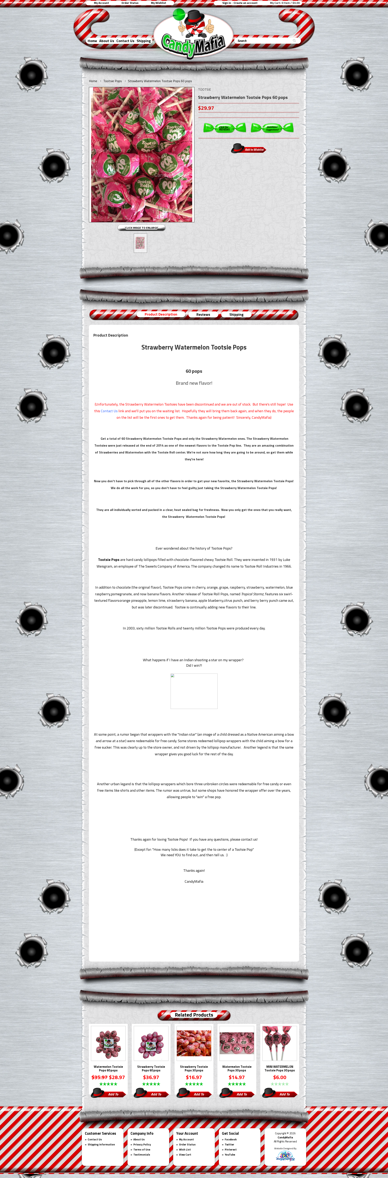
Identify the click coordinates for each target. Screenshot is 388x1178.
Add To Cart (113, 1094)
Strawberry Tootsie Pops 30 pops (194, 1069)
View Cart (185, 1155)
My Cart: (285, 3)
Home (92, 40)
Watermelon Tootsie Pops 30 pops (237, 1069)
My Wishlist (158, 3)
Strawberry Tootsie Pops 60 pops (151, 1069)
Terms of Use (141, 1149)
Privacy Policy (142, 1144)
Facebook (231, 1139)
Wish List (185, 1149)
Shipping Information (101, 1144)
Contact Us (125, 40)
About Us (106, 40)
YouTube (230, 1155)
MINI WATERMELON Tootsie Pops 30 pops (280, 1069)
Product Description (161, 314)
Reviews (203, 314)
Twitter (229, 1144)
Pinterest (231, 1149)
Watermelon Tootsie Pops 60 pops (108, 1069)
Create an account (245, 3)
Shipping (144, 40)
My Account (101, 3)
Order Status (129, 3)
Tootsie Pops (112, 80)
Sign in (226, 3)
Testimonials (141, 1155)
